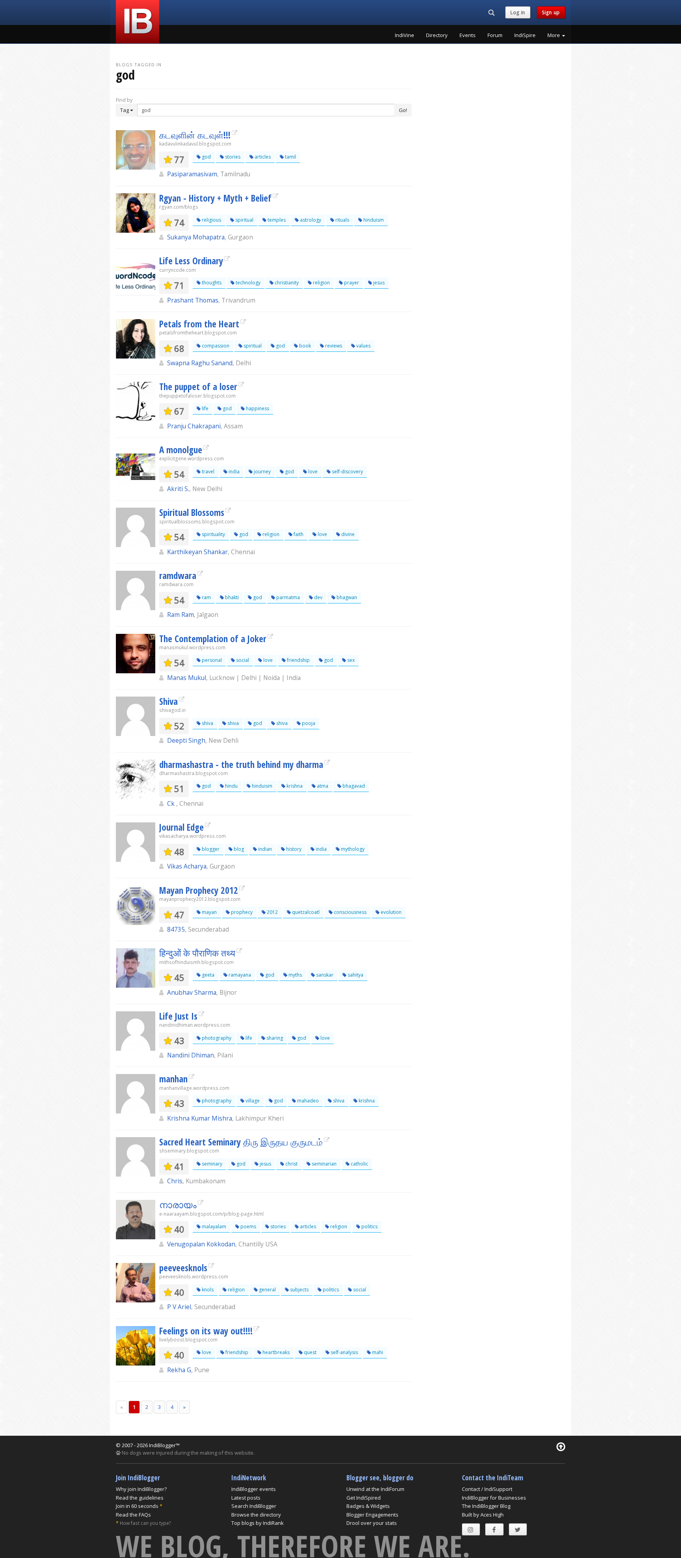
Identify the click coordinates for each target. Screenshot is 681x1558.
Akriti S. (178, 488)
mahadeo (307, 1100)
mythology (352, 849)
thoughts (211, 282)
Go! (403, 110)
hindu (231, 786)
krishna (294, 786)
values (362, 345)
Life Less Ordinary (191, 260)
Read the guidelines (140, 1497)
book (304, 345)
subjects (299, 1289)
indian (264, 849)
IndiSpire (525, 35)
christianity (286, 282)
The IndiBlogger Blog (486, 1505)
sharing (274, 1038)
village (252, 1100)
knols (207, 1289)
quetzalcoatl (305, 912)
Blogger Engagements (372, 1514)
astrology (310, 220)
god (206, 156)
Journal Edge (181, 827)
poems (247, 1226)
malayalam (213, 1226)
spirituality (213, 534)
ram (206, 597)
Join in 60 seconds (137, 1505)
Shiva (168, 701)
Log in (517, 12)
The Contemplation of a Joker (212, 638)
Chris (174, 1181)
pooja (308, 723)
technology (247, 282)
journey (262, 471)
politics (369, 1226)
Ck (171, 803)
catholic (359, 1163)
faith (297, 534)
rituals (341, 220)
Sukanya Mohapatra (196, 237)
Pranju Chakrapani (194, 426)
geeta (207, 974)
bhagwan (346, 597)
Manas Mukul (186, 677)
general (267, 1289)
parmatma (287, 597)
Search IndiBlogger (253, 1505)
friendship (298, 660)
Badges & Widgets (368, 1505)
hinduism (373, 220)
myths (294, 974)
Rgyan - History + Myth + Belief (215, 198)
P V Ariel (179, 1306)
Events (468, 35)
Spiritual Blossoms (191, 512)
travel (207, 471)
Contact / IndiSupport (487, 1489)
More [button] (554, 35)
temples (276, 220)
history (293, 849)
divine (347, 534)
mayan (209, 912)
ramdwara (177, 575)
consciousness (350, 912)
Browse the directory (256, 1514)
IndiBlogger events (253, 1489)
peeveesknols (183, 1267)
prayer (351, 282)
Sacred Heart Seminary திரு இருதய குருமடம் (241, 1142)
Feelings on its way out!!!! (206, 1330)
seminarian (324, 1163)
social (242, 660)
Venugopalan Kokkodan (201, 1244)
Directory (437, 35)
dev (317, 597)
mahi (377, 1352)
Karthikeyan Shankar (197, 551)
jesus (378, 282)
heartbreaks (275, 1352)
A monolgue (180, 449)
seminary (211, 1163)
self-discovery (347, 471)
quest (309, 1352)
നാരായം (178, 1204)
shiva (207, 723)
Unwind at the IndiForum (375, 1489)
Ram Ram (180, 614)
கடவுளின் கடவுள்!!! (195, 135)
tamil (290, 156)
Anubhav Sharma (191, 992)
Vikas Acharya (187, 866)
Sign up (551, 12)
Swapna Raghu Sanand (200, 363)
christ (291, 1163)
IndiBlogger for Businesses (494, 1497)
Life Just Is (178, 1016)
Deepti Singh (186, 740)
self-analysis (343, 1352)
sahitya (354, 974)
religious (211, 220)
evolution (391, 912)
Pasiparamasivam (192, 174)
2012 (272, 912)
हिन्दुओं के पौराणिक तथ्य (197, 953)
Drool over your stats (371, 1522)
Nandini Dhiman (190, 1055)
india (233, 471)
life (204, 408)
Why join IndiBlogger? (141, 1489)
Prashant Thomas (192, 300)
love (312, 471)
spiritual (243, 220)
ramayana (239, 974)
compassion (215, 345)
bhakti (231, 597)
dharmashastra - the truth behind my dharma (241, 764)
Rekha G (179, 1370)
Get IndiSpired (363, 1497)
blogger (210, 849)
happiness (257, 408)
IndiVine (404, 35)
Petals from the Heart (199, 324)
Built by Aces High (483, 1514)
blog (238, 849)
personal (211, 660)
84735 (176, 929)
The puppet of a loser (198, 386)
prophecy (241, 912)
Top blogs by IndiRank (257, 1522)
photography (216, 1038)
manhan (173, 1078)
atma (322, 786)
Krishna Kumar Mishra (199, 1118)
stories (232, 156)
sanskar (324, 974)
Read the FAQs (133, 1514)
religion (321, 282)
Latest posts (245, 1497)
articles (262, 156)
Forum (494, 35)
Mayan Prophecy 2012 (198, 890)
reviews (333, 345)
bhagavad (353, 786)
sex (350, 660)
